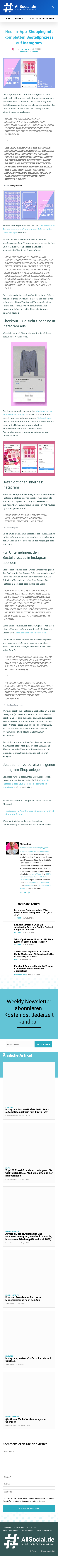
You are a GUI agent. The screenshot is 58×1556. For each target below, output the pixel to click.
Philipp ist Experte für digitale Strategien (35, 851)
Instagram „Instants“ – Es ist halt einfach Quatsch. (28, 1359)
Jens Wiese (9, 1304)
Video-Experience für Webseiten (37, 882)
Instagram (34, 52)
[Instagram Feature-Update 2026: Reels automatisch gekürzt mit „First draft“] (8, 913)
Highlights (24, 52)
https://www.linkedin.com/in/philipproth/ (34, 848)
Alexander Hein (10, 1425)
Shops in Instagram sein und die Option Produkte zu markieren (26, 784)
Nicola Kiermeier (11, 1116)
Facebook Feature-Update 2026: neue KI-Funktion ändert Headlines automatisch (33, 968)
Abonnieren (43, 1044)
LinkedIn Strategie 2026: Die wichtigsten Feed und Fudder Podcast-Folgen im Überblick (34, 927)
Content (17, 918)
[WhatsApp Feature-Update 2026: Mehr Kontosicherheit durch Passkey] (8, 942)
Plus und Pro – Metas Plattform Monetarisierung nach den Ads (23, 1298)
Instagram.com (16, 186)
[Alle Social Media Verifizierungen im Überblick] (29, 1392)
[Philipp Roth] (14, 49)
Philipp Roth (24, 49)
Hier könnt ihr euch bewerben (30, 632)
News (16, 959)
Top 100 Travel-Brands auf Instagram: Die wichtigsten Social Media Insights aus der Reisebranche (29, 1173)
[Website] (29, 892)
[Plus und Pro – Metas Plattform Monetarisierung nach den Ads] (29, 1271)
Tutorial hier (44, 418)
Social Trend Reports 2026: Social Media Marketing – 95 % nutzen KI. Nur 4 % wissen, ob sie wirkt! (34, 954)
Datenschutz (29, 885)
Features (9, 1356)
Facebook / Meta (20, 974)
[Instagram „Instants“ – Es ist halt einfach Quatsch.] (29, 1332)
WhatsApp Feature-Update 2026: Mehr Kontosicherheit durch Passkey (34, 940)
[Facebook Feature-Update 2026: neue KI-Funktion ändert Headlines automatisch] (8, 969)
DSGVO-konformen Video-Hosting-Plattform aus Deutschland (36, 877)
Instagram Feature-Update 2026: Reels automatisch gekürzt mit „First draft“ (33, 912)
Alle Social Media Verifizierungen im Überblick (25, 1420)
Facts (7, 1168)
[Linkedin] (25, 892)
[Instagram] (21, 892)
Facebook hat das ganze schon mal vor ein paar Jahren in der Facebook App (29, 229)
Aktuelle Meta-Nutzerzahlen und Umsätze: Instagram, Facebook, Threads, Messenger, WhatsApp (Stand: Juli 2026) (28, 1236)
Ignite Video (36, 874)
